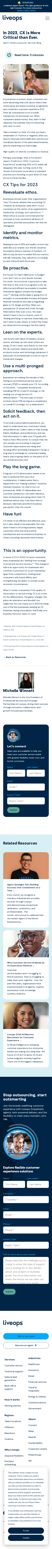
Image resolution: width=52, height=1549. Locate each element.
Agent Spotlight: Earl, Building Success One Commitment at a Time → (23, 887)
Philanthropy (34, 1454)
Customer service (14, 1365)
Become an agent (24, 1345)
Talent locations (13, 1421)
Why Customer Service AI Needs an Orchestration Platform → (26, 964)
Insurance (33, 1370)
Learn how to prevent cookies (20, 1505)
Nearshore (10, 1433)
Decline (26, 1538)
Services (10, 1359)
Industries (34, 1358)
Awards (32, 1437)
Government (34, 1408)
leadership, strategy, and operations (22, 212)
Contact (32, 1425)
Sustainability (35, 1443)
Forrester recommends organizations (22, 281)
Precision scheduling (10, 1463)
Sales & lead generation (11, 1379)
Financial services (37, 1382)
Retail (31, 1376)
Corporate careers (37, 1448)
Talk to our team (26, 1336)
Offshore (9, 1427)
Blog (39, 43)
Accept (26, 1530)
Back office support (10, 1387)
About (32, 1419)
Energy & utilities (37, 1396)
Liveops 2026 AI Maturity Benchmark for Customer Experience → (20, 1037)
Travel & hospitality (33, 1389)
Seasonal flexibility (14, 1455)
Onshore (9, 1439)
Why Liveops (12, 1449)
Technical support (14, 1371)
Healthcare (34, 1364)
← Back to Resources (14, 657)
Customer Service (26, 43)
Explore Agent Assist (26, 10)
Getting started (13, 1405)
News (31, 1431)
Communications (37, 1402)
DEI (30, 1460)
